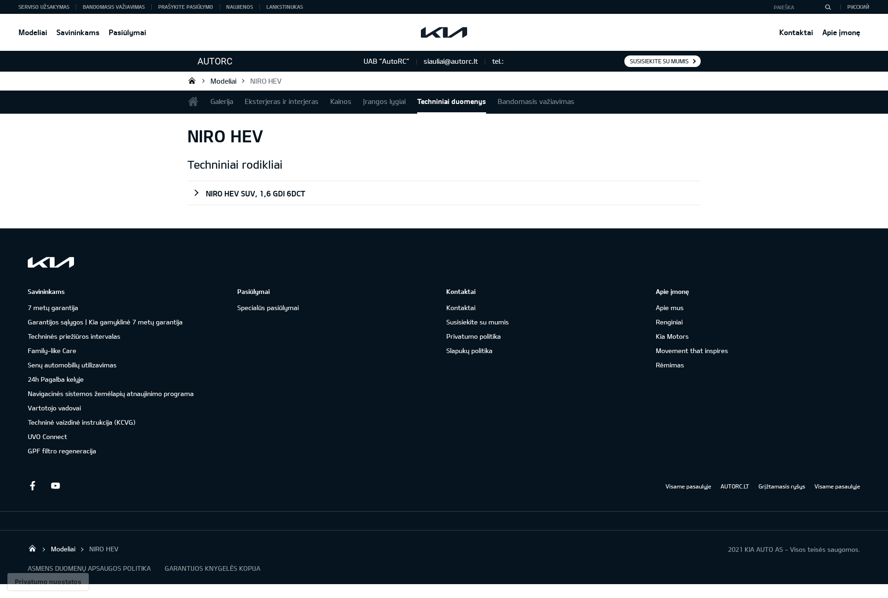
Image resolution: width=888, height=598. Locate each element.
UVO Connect (47, 436)
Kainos (341, 101)
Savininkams (77, 32)
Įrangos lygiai (384, 101)
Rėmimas (670, 365)
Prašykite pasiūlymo (185, 7)
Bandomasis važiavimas (114, 7)
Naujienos (239, 7)
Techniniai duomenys (451, 101)
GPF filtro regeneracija (62, 451)
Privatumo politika (473, 336)
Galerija (221, 101)
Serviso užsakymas (43, 7)
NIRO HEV (266, 81)
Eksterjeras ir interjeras (282, 101)
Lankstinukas (284, 7)
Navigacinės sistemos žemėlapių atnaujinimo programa (111, 393)
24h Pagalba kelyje (56, 379)
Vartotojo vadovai (54, 408)
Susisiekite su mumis (659, 61)
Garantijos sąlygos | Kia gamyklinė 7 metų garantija (105, 322)
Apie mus (670, 307)
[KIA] (444, 32)
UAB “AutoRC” (192, 80)
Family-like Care (52, 350)
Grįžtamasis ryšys (781, 486)
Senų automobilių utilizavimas (72, 365)
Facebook (32, 485)
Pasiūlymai (127, 32)
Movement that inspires (692, 350)
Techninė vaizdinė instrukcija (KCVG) (82, 422)
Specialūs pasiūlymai (268, 307)
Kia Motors (672, 336)
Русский (858, 7)
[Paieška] (828, 7)
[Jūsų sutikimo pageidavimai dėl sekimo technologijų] (48, 582)
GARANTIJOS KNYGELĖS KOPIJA (212, 568)
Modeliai (32, 32)
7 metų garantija (53, 307)
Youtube (55, 485)
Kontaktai (796, 32)
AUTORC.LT (735, 486)
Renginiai (669, 322)
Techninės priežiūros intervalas (74, 336)
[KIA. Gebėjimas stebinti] (51, 262)
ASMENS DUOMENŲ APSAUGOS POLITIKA (89, 568)
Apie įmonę (841, 32)
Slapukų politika (469, 350)
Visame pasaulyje (688, 486)
